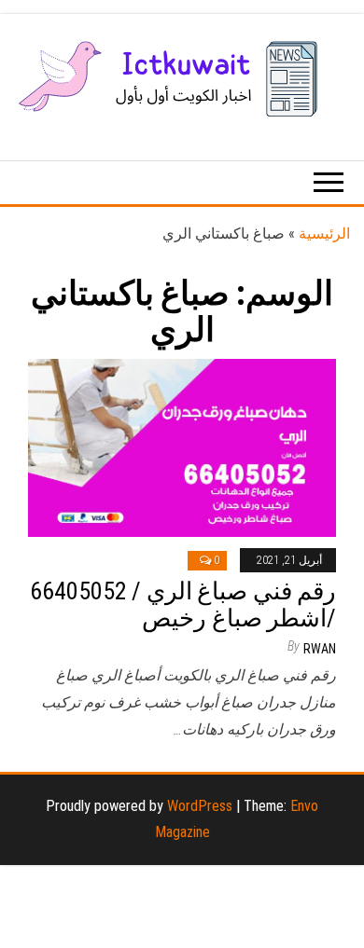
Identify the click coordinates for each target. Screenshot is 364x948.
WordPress (199, 806)
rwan (319, 648)
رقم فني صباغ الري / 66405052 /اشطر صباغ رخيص (183, 604)
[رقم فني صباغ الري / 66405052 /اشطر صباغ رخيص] (182, 446)
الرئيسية (324, 233)
